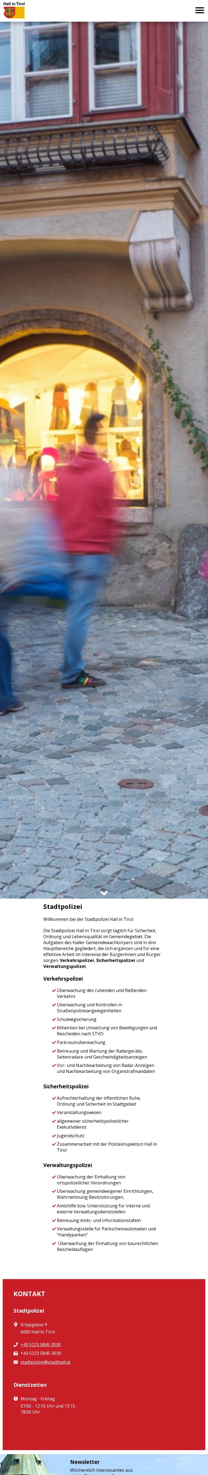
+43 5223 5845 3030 (41, 1345)
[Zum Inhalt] (104, 893)
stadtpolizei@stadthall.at (45, 1362)
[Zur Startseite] (18, 11)
